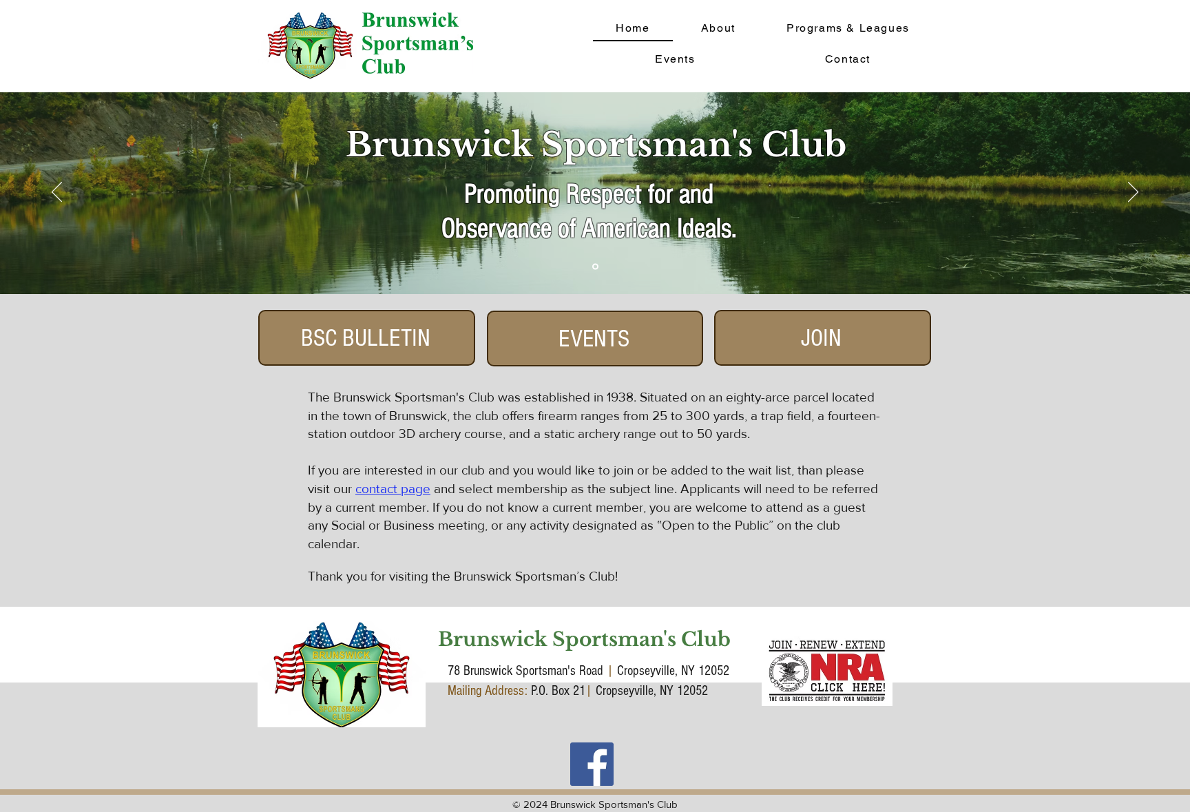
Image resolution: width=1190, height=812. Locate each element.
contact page (392, 488)
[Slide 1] (595, 267)
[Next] (1133, 193)
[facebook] (592, 764)
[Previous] (57, 193)
